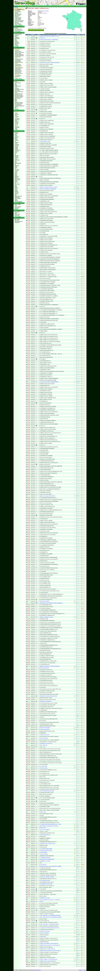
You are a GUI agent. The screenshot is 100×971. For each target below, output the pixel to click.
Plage (16, 186)
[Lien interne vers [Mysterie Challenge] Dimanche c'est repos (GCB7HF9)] (74, 187)
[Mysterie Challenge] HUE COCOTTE (47, 496)
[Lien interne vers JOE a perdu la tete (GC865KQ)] (74, 738)
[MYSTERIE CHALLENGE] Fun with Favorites (49, 825)
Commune (17, 88)
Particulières (17, 42)
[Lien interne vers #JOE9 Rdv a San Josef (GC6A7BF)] (74, 898)
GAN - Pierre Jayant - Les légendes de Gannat (49, 924)
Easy (16, 39)
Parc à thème (17, 184)
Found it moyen (18, 82)
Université (17, 192)
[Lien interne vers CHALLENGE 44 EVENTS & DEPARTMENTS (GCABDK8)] (74, 382)
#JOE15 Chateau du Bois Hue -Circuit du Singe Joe (50, 950)
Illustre (16, 166)
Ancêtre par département (19, 105)
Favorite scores (18, 17)
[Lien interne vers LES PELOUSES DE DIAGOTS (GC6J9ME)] (74, 850)
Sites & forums (17, 216)
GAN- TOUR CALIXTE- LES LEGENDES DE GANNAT (51, 917)
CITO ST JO (42, 37)
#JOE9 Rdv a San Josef (45, 897)
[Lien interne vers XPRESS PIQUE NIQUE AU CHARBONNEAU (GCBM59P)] (74, 39)
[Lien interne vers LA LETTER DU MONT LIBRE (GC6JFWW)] (74, 848)
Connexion (16, 6)
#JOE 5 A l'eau (43, 811)
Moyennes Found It (19, 73)
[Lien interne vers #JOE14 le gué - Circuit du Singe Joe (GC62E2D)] (74, 949)
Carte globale (17, 60)
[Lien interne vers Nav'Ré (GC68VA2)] (74, 901)
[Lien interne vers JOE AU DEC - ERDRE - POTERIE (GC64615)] (74, 877)
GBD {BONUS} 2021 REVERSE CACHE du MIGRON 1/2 (51, 603)
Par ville (16, 27)
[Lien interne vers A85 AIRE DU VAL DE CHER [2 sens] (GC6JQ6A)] (74, 843)
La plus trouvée (18, 19)
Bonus (16, 36)
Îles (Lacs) (17, 165)
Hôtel (16, 162)
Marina (16, 175)
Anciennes (17, 35)
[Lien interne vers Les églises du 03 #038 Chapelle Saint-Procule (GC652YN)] (74, 927)
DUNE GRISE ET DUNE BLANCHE (47, 859)
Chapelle (16, 147)
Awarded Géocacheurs (19, 55)
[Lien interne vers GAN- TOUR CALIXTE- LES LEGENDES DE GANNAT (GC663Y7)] (74, 917)
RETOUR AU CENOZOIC (45, 727)
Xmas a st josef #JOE (44, 933)
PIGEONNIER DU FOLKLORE (46, 883)
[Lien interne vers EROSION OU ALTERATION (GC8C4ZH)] (74, 701)
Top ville (16, 106)
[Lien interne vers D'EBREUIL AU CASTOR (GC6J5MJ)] (74, 861)
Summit (16, 190)
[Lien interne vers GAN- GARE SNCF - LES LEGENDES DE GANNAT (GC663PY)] (74, 915)
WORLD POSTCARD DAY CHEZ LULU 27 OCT (49, 36)
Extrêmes (16, 41)
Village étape (17, 197)
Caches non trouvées (19, 21)
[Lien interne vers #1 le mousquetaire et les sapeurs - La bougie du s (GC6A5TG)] (74, 899)
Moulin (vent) (17, 179)
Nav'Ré (41, 901)
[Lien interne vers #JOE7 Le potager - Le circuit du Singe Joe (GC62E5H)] (74, 959)
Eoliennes (17, 155)
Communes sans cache (19, 89)
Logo (16, 205)
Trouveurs (17, 50)
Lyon (16, 113)
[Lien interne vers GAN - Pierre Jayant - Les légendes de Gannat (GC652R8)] (74, 924)
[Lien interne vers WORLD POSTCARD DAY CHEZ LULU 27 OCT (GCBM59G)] (74, 36)
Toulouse (17, 116)
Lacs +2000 (17, 169)
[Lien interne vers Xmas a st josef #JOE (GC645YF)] (74, 933)
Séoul (16, 128)
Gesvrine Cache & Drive (45, 931)
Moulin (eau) (17, 178)
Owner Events (17, 56)
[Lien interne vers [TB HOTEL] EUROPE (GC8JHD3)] (74, 668)
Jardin (16, 167)
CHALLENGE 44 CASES (45, 141)
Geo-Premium (17, 10)
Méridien (16, 177)
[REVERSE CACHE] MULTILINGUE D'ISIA (48, 696)
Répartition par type (19, 62)
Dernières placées (18, 34)
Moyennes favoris (18, 65)
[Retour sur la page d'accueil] (50, 2)
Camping (16, 140)
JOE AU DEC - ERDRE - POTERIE (47, 876)
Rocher (16, 188)
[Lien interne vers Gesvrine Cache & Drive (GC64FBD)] (74, 931)
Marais (16, 174)
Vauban (16, 193)
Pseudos (16, 208)
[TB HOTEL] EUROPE (44, 668)
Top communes (18, 75)
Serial (16, 101)
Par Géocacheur (18, 31)
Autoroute (17, 136)
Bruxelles (17, 121)
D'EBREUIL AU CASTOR (45, 861)
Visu (15, 83)
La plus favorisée (18, 18)
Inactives (16, 45)
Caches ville (17, 76)
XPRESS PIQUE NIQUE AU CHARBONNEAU (49, 39)
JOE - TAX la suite (43, 745)
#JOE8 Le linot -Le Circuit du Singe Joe (48, 961)
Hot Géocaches (18, 98)
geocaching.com (37, 970)
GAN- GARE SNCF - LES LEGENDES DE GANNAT (50, 915)
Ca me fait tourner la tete (45, 880)
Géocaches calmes (18, 94)
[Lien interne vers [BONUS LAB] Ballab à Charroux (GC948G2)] (74, 617)
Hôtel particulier (18, 163)
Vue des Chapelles (44, 854)
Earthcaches (17, 38)
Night (16, 100)
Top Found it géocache (19, 20)
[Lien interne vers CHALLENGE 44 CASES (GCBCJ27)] (74, 141)
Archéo (16, 135)
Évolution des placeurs (19, 52)
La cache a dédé (43, 766)
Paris (16, 115)
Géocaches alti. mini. (19, 93)
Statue (16, 189)
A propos (80, 970)
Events (16, 40)
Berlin (16, 120)
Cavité (16, 143)
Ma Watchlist (17, 222)
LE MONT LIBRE (43, 852)
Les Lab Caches (18, 11)
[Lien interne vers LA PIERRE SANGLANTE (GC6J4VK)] (74, 857)
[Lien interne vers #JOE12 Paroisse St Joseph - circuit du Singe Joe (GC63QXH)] (74, 945)
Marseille (16, 114)
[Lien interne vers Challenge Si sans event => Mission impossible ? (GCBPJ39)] (74, 62)
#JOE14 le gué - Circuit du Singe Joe (47, 948)
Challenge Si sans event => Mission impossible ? (50, 62)
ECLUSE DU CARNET (44, 601)
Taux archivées (18, 72)
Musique (16, 181)
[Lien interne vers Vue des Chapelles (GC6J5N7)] (74, 854)
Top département (18, 104)
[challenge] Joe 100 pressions (46, 743)
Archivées (17, 46)
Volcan (16, 199)
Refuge (16, 187)
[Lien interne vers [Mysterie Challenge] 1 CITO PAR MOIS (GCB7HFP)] (74, 189)
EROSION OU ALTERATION (45, 701)
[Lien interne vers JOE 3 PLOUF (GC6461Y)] (74, 936)
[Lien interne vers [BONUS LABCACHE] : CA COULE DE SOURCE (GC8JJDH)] (74, 666)
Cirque (16, 152)
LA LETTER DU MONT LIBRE (46, 848)
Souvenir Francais (44, 768)
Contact (84, 970)
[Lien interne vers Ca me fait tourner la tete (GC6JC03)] (74, 880)
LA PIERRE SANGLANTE (45, 857)
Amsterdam (17, 118)
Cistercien (17, 151)
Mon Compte (17, 219)
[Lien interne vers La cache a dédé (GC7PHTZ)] (74, 766)
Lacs (16, 168)
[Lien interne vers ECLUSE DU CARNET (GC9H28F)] (74, 601)
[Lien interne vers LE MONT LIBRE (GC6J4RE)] (74, 852)
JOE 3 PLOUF (43, 936)
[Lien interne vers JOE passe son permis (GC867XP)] (74, 734)
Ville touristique (18, 198)
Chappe (16, 146)
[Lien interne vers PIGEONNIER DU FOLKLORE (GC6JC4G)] (74, 884)
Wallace (16, 200)
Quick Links (17, 207)
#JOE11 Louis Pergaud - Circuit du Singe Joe (49, 943)
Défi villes (16, 22)
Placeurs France (18, 51)
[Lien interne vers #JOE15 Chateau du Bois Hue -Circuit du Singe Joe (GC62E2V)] (74, 950)
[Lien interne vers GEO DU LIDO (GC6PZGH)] (74, 827)
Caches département (19, 67)
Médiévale (17, 176)
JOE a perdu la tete (44, 738)
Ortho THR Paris (18, 23)
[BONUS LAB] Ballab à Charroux (46, 617)
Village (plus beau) (18, 196)
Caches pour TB (18, 86)
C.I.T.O (16, 87)
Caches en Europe (18, 78)
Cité (15, 153)
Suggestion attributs (19, 102)
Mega (16, 99)
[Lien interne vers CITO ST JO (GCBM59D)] (74, 38)
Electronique (17, 90)
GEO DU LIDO (43, 827)
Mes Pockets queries (19, 221)
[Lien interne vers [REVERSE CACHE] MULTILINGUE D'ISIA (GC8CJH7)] (74, 696)
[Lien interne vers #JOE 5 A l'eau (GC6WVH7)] (74, 812)
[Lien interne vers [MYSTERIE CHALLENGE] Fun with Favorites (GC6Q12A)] (74, 826)
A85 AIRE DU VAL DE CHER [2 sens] (47, 843)
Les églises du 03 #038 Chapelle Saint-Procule (49, 927)
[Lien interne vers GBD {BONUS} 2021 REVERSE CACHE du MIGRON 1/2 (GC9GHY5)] (74, 603)
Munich (16, 124)
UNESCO (16, 191)
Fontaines (17, 157)
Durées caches (18, 68)
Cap (15, 141)
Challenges (17, 37)
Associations (17, 211)
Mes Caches (17, 220)
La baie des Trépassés (44, 729)
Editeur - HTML (17, 204)
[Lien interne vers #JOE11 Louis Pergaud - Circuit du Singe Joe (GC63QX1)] (74, 943)
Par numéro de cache (19, 30)
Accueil (16, 7)
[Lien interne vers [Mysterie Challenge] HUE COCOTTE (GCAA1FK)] (74, 496)
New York (17, 126)
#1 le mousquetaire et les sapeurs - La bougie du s (50, 899)
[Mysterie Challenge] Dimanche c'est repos (48, 187)
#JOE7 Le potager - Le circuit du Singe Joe (48, 959)
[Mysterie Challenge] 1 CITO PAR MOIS (48, 188)
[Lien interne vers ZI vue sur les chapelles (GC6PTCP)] (74, 829)
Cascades (16, 142)
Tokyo (16, 129)
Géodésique (17, 159)
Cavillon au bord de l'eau (45, 834)
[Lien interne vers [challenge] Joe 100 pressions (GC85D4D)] (74, 743)
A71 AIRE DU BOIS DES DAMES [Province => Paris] (50, 824)
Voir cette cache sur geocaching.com (36, 30)
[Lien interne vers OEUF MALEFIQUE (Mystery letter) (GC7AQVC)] (74, 791)
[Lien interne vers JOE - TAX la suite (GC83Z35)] (74, 745)
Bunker (16, 139)
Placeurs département (19, 54)
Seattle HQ (17, 127)
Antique (16, 133)
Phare (16, 185)
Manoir (16, 173)
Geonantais (46, 10)
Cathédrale (17, 144)
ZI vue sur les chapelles (45, 829)
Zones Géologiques (18, 201)
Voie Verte (16, 109)
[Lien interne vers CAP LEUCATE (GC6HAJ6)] (74, 864)
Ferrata (16, 92)
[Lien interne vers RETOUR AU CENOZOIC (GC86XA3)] (74, 727)
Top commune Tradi (18, 103)
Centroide (17, 145)
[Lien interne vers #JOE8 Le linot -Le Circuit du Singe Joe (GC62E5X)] (74, 961)
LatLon (16, 81)
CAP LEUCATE (43, 864)
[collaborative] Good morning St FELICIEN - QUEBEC (50, 866)
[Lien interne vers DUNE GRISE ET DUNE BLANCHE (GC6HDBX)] (74, 859)
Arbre (16, 134)
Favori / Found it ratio (19, 91)
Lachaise (16, 170)
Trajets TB (17, 16)
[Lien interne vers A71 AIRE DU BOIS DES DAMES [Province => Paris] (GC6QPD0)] (74, 824)
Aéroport (16, 132)
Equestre (16, 156)
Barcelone (17, 119)
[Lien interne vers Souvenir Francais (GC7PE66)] (74, 768)
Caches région (18, 64)
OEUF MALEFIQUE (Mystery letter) (47, 790)
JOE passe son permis (44, 734)
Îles (15, 164)
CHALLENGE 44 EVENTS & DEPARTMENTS (49, 381)
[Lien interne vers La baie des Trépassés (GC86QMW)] (74, 729)
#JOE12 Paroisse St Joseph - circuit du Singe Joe (50, 945)
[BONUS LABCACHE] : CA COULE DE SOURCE (50, 666)
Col (15, 154)
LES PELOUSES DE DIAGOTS (46, 850)
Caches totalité (18, 61)
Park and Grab (17, 15)
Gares (16, 158)
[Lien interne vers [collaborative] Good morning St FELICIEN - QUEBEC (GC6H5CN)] (74, 866)
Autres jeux (17, 215)
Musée (16, 180)
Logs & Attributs (18, 206)
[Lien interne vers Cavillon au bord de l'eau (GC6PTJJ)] (74, 834)
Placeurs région (18, 53)
